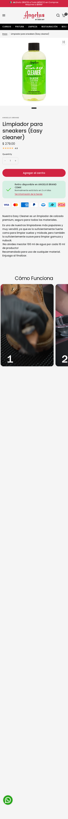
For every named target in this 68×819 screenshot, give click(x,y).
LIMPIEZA (32, 26)
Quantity (7, 154)
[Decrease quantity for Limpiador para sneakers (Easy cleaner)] (5, 160)
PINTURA (19, 26)
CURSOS (6, 26)
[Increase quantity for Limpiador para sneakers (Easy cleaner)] (15, 160)
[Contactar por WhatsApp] (8, 800)
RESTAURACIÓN (49, 26)
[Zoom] (63, 42)
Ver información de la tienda (28, 194)
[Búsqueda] (58, 15)
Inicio (4, 34)
